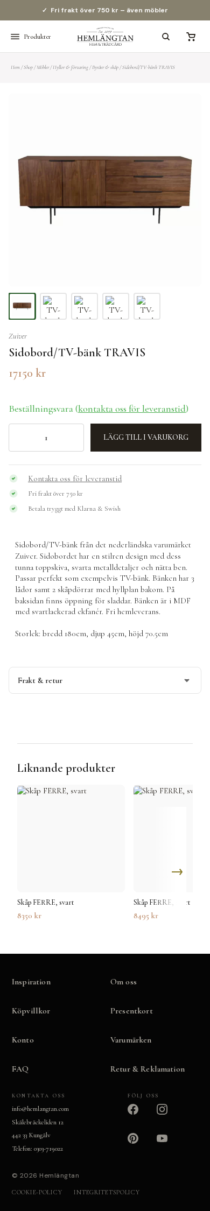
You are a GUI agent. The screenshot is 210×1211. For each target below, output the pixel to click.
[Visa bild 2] (53, 306)
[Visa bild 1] (22, 306)
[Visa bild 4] (115, 306)
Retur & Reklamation (147, 1069)
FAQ (20, 1069)
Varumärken (131, 1040)
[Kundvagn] (190, 36)
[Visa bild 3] (84, 306)
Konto (23, 1040)
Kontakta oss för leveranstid (75, 478)
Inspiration (31, 982)
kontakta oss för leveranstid (132, 408)
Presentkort (131, 1011)
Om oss (123, 982)
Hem (15, 67)
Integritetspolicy (106, 1192)
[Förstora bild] (180, 115)
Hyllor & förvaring (70, 67)
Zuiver (18, 336)
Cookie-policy (37, 1192)
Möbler (43, 67)
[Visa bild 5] (147, 306)
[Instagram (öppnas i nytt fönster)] (168, 1116)
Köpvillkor (31, 1011)
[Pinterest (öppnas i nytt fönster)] (139, 1145)
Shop (28, 67)
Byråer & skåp (105, 67)
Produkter (37, 36)
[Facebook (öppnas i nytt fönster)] (139, 1116)
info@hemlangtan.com (40, 1108)
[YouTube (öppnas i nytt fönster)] (168, 1145)
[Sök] (166, 36)
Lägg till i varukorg (145, 437)
